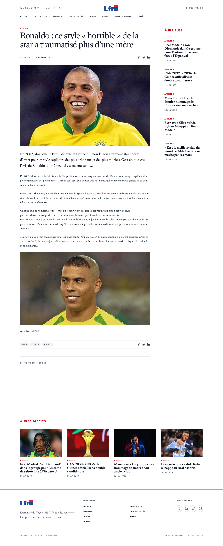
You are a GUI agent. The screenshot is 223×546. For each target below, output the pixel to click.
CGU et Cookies (195, 535)
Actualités (40, 16)
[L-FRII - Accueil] (111, 8)
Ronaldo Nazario (106, 193)
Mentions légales (174, 535)
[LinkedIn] (186, 508)
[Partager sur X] (143, 57)
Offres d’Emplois (123, 16)
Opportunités (75, 16)
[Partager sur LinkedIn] (148, 57)
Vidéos (142, 16)
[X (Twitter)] (193, 508)
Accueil (24, 16)
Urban (92, 16)
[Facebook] (179, 508)
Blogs (105, 16)
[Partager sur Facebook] (138, 57)
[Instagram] (200, 508)
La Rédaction (44, 57)
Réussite (57, 16)
